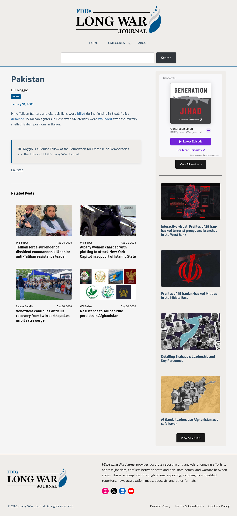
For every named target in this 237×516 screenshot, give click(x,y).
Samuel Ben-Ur (24, 306)
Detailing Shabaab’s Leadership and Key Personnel (188, 358)
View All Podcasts (191, 164)
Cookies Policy (219, 506)
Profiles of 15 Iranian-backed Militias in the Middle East (189, 295)
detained (17, 118)
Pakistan (17, 169)
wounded (105, 118)
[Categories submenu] (130, 43)
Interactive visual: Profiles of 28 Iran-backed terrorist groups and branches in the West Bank (189, 230)
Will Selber (22, 242)
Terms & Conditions (189, 506)
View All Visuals (191, 438)
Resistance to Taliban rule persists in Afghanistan (101, 313)
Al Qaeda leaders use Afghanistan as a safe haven (189, 421)
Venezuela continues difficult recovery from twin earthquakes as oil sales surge (43, 316)
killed (81, 113)
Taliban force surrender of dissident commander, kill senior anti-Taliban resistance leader (43, 252)
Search (166, 57)
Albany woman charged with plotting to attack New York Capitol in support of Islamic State (108, 252)
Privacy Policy (160, 506)
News (15, 96)
